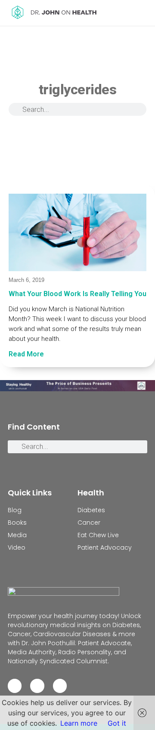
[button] (141, 12)
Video (16, 547)
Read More (26, 354)
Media (17, 535)
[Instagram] (37, 686)
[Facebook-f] (15, 686)
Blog (15, 510)
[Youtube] (60, 686)
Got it (117, 723)
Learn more (78, 723)
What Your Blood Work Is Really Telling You (77, 294)
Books (17, 522)
